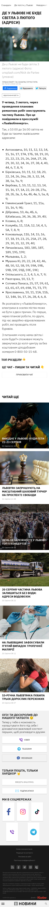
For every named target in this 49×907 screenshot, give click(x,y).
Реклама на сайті (24, 857)
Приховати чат (24, 374)
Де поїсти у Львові (23, 5)
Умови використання (24, 849)
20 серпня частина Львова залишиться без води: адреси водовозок (22, 593)
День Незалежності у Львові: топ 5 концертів (24, 541)
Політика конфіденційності (24, 860)
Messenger (26, 758)
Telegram (27, 749)
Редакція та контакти (24, 853)
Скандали (6, 5)
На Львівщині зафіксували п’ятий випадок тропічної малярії (23, 646)
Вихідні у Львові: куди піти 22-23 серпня (23, 440)
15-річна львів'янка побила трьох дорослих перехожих (23, 697)
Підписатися (27, 791)
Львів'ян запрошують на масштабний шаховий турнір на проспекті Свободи (24, 491)
